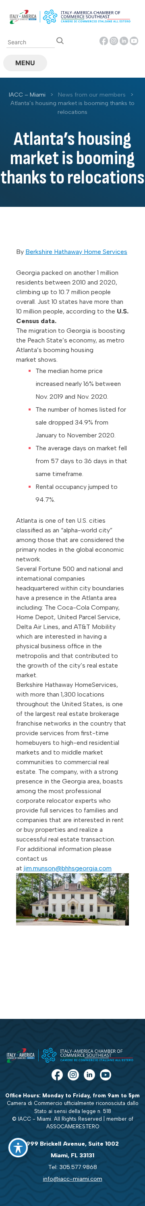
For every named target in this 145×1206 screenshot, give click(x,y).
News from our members (92, 94)
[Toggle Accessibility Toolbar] (18, 1147)
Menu (25, 63)
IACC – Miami (27, 94)
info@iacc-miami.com (72, 1178)
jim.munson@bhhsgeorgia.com (68, 868)
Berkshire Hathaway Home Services (76, 252)
